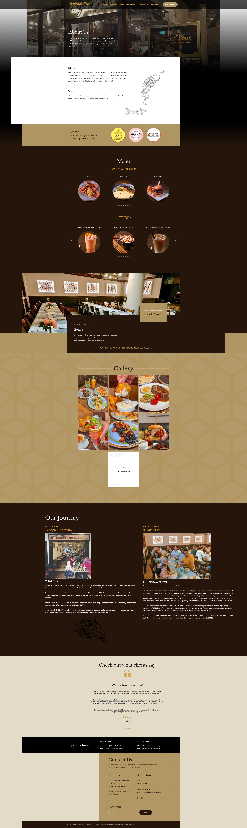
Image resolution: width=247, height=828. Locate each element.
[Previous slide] (71, 190)
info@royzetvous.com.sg (148, 792)
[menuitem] (104, 4)
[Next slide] (175, 190)
